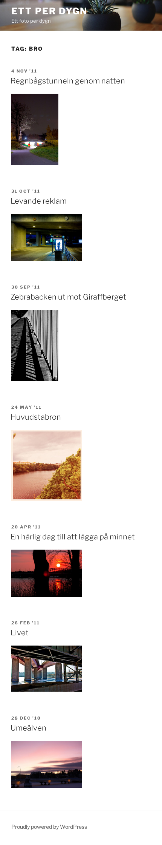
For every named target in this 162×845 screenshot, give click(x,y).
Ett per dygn (49, 11)
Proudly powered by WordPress (49, 826)
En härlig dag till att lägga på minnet (73, 536)
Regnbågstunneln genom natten (68, 80)
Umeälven (28, 727)
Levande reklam (39, 200)
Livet (20, 632)
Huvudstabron (36, 417)
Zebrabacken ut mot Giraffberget (68, 296)
